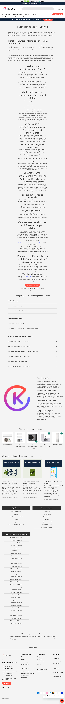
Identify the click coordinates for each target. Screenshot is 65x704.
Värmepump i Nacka (16, 561)
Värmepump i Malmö (16, 542)
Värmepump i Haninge (16, 563)
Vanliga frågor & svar (16, 511)
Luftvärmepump (7, 444)
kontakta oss (28, 276)
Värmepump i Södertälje (16, 568)
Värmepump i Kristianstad (16, 613)
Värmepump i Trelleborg (16, 587)
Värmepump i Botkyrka (16, 558)
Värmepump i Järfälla (16, 548)
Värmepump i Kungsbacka (16, 615)
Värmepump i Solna (16, 618)
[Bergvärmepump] (57, 437)
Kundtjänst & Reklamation (47, 522)
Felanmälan (46, 519)
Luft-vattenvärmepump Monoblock (32, 446)
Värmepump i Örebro (16, 574)
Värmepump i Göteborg (16, 540)
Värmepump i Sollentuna (16, 620)
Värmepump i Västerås (16, 566)
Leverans (16, 519)
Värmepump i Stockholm (16, 537)
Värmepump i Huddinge (16, 555)
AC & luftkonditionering (20, 445)
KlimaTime (7, 698)
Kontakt (23, 659)
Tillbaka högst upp (33, 647)
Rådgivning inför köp (47, 524)
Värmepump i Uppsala (16, 545)
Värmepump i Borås (16, 594)
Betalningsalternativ (16, 522)
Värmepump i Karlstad (16, 610)
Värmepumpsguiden (26, 662)
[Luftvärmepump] (7, 437)
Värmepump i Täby (16, 550)
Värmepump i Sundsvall (16, 602)
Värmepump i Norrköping (16, 579)
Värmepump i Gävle (16, 607)
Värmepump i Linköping (16, 576)
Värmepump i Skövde (16, 597)
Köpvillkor (16, 514)
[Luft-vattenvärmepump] (45, 437)
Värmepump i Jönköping (16, 581)
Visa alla (61, 456)
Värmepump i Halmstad (16, 592)
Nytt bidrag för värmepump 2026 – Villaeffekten (31, 482)
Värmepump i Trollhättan (16, 600)
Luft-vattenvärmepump (45, 446)
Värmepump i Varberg (16, 626)
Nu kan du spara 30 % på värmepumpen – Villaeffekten (10, 482)
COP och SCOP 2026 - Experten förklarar (53, 482)
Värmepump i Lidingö (16, 553)
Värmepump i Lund (16, 589)
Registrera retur (46, 516)
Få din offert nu (48, 19)
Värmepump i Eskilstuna (16, 571)
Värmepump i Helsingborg (16, 584)
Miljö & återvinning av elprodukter (16, 524)
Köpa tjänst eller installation (16, 516)
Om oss (23, 656)
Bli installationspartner (46, 527)
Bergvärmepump (58, 444)
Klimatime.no (24, 677)
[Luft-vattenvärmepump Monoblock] (32, 437)
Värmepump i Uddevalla (16, 605)
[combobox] (37, 8)
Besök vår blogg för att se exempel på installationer (30, 242)
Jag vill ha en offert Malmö (32, 285)
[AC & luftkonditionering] (20, 437)
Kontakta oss (47, 511)
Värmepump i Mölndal (16, 623)
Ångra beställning (47, 514)
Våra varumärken (25, 668)
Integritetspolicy (25, 671)
